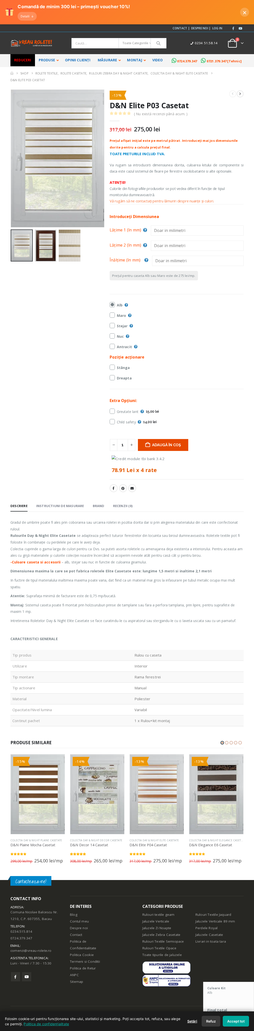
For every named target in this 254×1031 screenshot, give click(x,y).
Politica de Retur (83, 968)
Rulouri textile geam (158, 914)
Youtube (26, 976)
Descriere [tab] (19, 506)
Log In (217, 28)
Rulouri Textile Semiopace (163, 941)
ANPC (74, 975)
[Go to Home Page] (11, 73)
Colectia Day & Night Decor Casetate (36, 840)
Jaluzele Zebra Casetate (161, 934)
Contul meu (79, 921)
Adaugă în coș (166, 445)
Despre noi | (201, 28)
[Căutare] (158, 43)
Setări (192, 1021)
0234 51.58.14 (206, 43)
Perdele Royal (206, 928)
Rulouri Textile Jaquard (213, 914)
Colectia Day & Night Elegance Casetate (157, 840)
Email (132, 488)
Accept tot (236, 1021)
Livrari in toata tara (210, 941)
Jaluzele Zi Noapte (156, 928)
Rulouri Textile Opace (159, 948)
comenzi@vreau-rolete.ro (31, 950)
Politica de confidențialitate (46, 1024)
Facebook (114, 488)
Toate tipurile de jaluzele (162, 955)
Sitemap (76, 981)
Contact (76, 934)
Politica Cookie (82, 955)
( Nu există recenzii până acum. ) (161, 113)
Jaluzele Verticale (155, 921)
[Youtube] (240, 28)
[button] (11, 158)
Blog (73, 914)
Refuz (211, 1021)
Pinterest (123, 488)
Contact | (181, 28)
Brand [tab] (98, 506)
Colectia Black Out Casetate (209, 840)
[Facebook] (233, 28)
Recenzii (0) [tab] (122, 506)
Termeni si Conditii (85, 961)
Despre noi (79, 928)
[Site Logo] (31, 43)
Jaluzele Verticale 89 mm (215, 921)
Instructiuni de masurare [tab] (60, 506)
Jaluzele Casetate (209, 934)
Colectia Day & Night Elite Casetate (94, 840)
